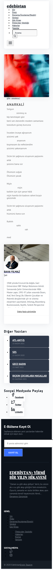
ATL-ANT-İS (18, 340)
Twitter (18, 404)
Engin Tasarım (26, 564)
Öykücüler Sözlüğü (23, 531)
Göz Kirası (14, 526)
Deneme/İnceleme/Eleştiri (24, 15)
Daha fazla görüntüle (26, 311)
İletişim (18, 539)
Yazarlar (15, 28)
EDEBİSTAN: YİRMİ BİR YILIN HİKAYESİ (28, 475)
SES (14, 352)
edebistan (16, 6)
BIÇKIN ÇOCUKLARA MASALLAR (29, 375)
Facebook (19, 397)
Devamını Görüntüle (19, 496)
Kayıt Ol (13, 452)
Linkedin (19, 412)
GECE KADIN (19, 364)
